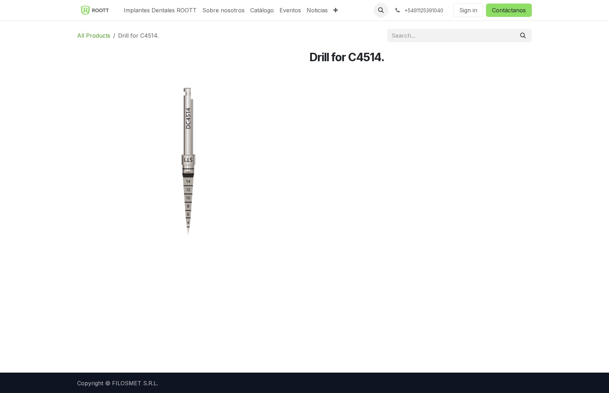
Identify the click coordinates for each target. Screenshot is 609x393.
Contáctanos (509, 10)
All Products (93, 35)
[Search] (523, 35)
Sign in (468, 10)
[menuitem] (160, 10)
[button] (381, 10)
